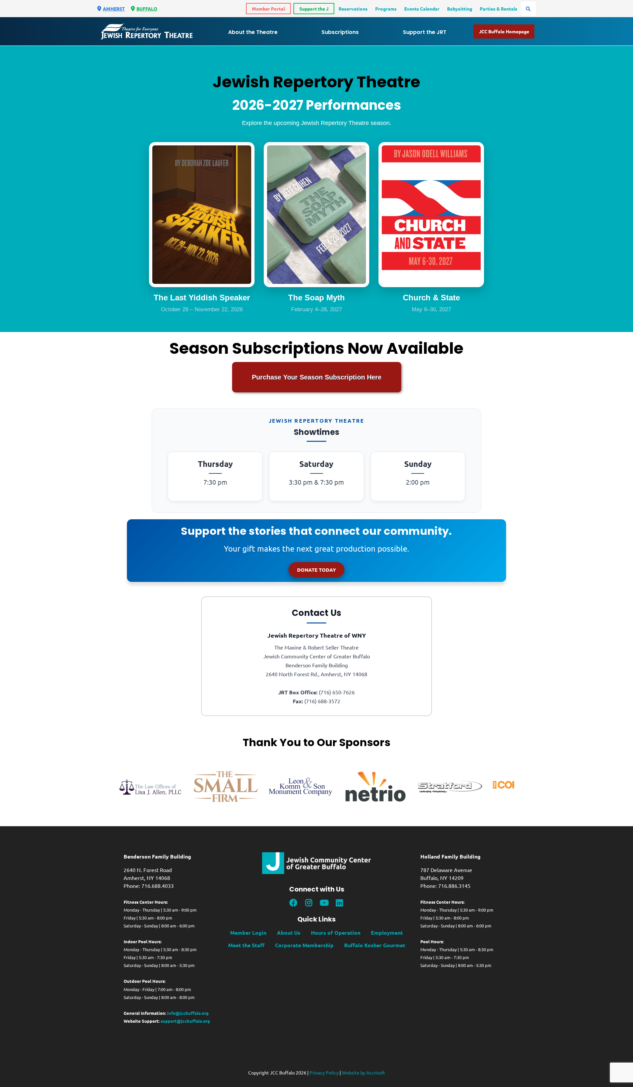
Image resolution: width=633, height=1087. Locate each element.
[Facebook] (293, 902)
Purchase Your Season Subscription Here (316, 377)
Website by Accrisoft (363, 1072)
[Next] (519, 787)
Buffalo (146, 9)
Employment (387, 932)
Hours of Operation (335, 932)
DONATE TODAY (316, 569)
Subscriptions (340, 32)
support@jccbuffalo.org (185, 1021)
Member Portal (268, 9)
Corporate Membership (304, 945)
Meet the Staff (246, 945)
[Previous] (114, 787)
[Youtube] (324, 902)
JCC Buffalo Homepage (504, 31)
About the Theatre (253, 32)
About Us (288, 932)
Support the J (313, 9)
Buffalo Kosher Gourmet (374, 945)
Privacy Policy (324, 1072)
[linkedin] (339, 902)
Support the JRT (424, 32)
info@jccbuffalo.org (188, 1013)
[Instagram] (309, 902)
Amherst (114, 9)
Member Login (248, 932)
